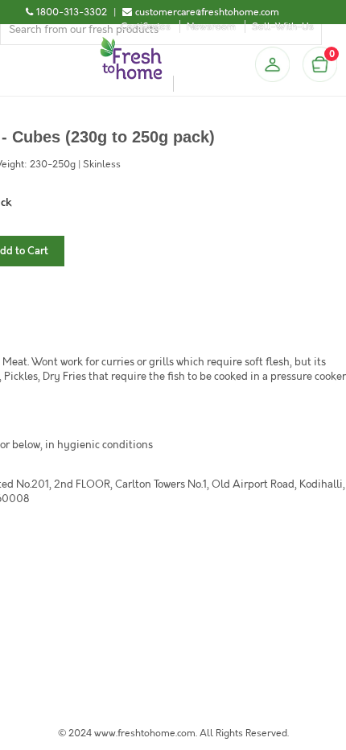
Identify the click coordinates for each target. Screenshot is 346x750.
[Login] (272, 64)
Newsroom (211, 26)
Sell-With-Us (283, 26)
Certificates (146, 26)
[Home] (131, 43)
